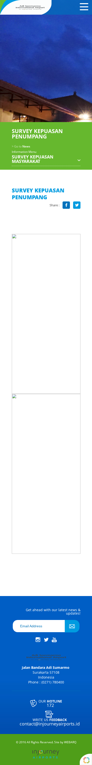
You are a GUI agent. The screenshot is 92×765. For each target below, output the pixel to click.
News (21, 146)
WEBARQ (70, 742)
